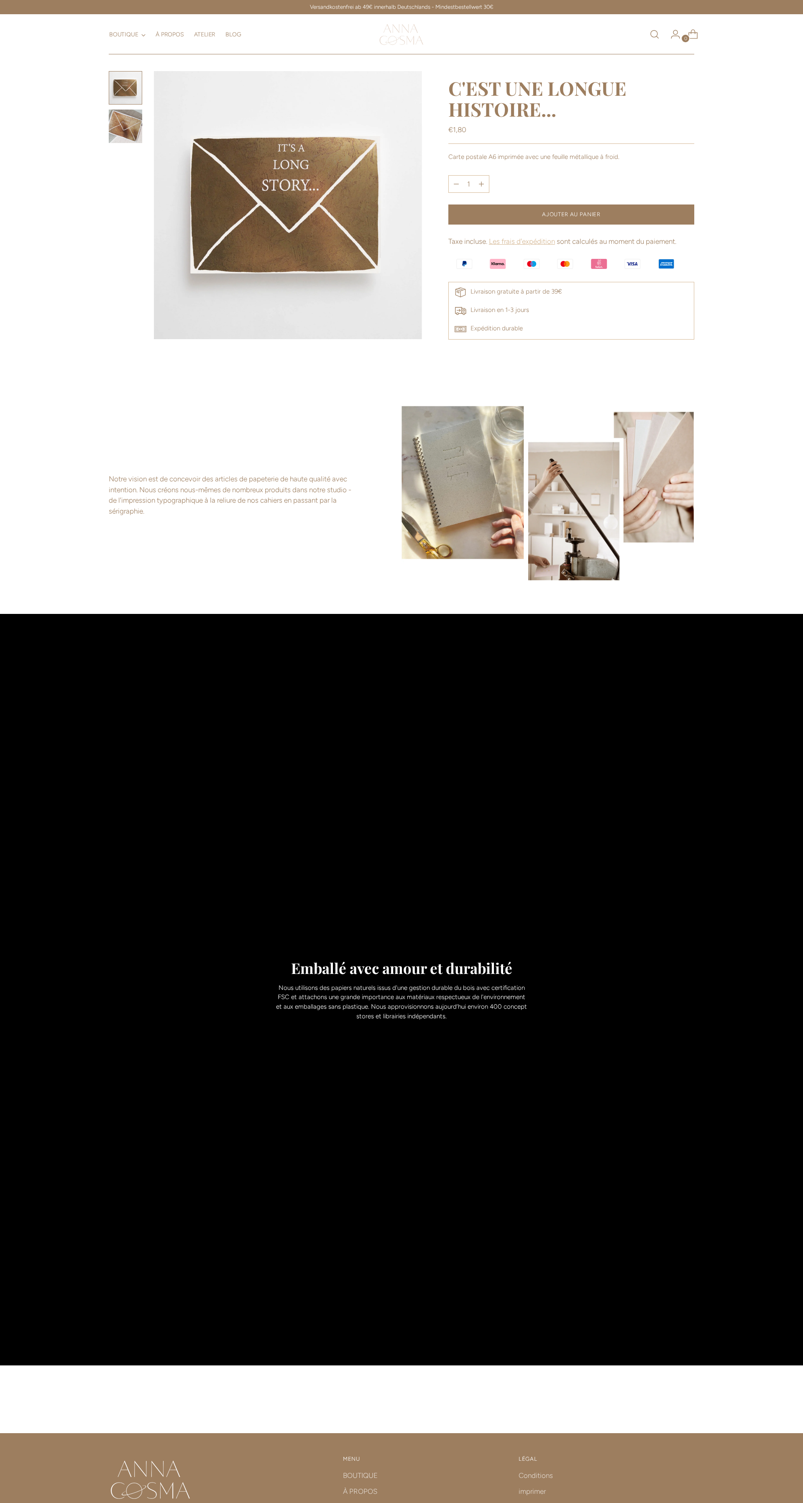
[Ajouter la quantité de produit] (456, 184)
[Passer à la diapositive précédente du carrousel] (668, 1405)
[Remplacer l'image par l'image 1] (125, 88)
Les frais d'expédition (522, 241)
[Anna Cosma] (401, 34)
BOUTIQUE (360, 1475)
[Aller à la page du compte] (672, 34)
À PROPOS (360, 1491)
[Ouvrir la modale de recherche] (654, 34)
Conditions (536, 1475)
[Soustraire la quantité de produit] (481, 184)
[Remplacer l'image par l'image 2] (125, 126)
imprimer (532, 1491)
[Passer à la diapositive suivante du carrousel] (687, 1404)
